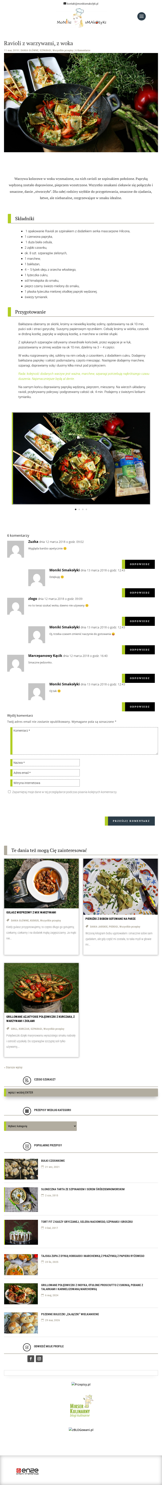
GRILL (14, 1028)
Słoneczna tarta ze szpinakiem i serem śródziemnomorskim (83, 1189)
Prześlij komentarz (131, 820)
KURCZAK (24, 1028)
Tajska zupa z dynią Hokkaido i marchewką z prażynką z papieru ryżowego (92, 1256)
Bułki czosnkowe (53, 1160)
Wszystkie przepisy (63, 50)
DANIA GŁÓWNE (29, 50)
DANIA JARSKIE (99, 926)
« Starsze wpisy (13, 1067)
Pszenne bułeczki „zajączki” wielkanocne (70, 1314)
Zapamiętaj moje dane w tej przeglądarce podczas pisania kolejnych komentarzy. (64, 792)
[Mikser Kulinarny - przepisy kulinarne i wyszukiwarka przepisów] (81, 1418)
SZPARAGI (45, 50)
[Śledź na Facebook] (30, 1358)
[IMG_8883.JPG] (81, 503)
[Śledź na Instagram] (39, 1358)
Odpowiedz (140, 564)
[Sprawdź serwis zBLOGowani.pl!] (81, 1430)
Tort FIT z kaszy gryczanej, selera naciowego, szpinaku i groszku (87, 1221)
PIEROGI (113, 926)
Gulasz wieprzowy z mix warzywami (31, 912)
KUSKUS (34, 920)
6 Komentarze (82, 50)
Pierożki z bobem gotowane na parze (110, 918)
